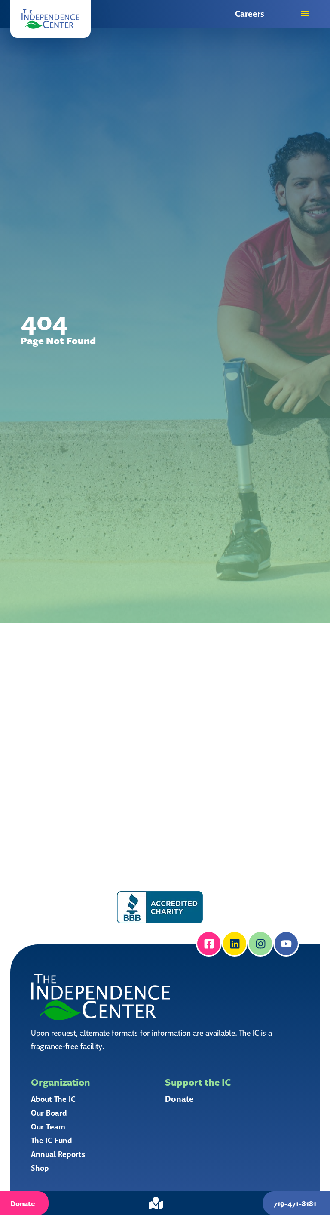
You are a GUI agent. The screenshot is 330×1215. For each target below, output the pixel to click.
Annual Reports (58, 1154)
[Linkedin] (235, 944)
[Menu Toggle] (305, 13)
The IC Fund (51, 1140)
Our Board (49, 1113)
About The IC (53, 1099)
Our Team (48, 1127)
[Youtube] (286, 944)
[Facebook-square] (209, 944)
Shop (40, 1168)
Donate (179, 1099)
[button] (50, 19)
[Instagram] (260, 944)
